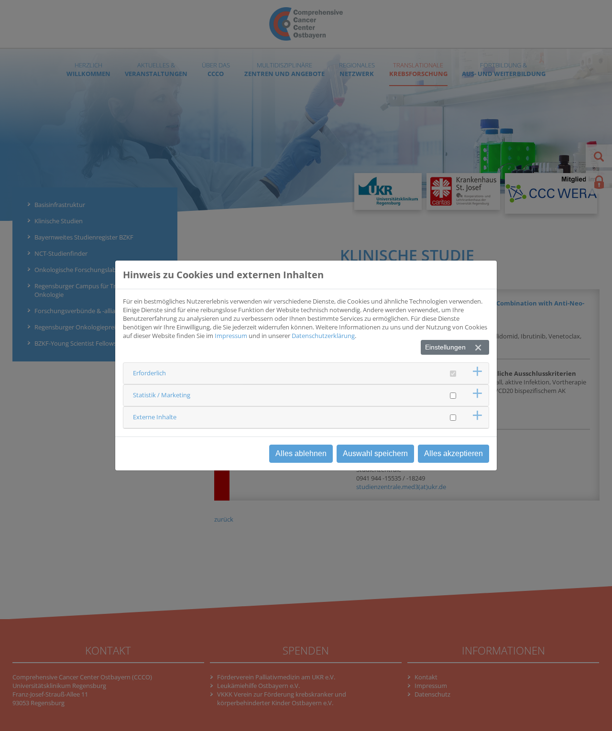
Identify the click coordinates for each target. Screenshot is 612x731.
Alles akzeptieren (453, 453)
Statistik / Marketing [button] (161, 395)
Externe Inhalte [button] (154, 417)
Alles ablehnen (301, 453)
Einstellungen (445, 347)
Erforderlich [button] (149, 373)
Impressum (231, 335)
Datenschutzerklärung (323, 335)
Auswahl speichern (375, 453)
